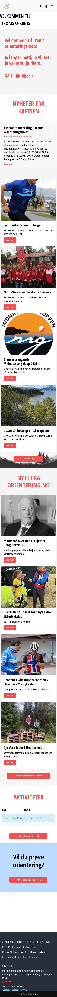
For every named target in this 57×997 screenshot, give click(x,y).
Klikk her (6, 981)
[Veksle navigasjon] (52, 6)
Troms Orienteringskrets (19, 136)
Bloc (35, 994)
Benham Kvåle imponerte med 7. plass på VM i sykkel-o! (26, 681)
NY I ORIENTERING (29, 880)
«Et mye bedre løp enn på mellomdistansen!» (27, 689)
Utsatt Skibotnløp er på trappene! (27, 430)
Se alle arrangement (29, 836)
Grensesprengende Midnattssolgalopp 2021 (20, 361)
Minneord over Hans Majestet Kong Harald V (24, 542)
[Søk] (41, 6)
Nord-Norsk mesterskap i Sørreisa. (28, 292)
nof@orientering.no (28, 957)
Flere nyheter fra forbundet (29, 776)
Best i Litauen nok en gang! (17, 621)
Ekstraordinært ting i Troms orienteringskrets (23, 129)
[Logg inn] (46, 6)
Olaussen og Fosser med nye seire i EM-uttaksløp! (28, 614)
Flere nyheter (29, 459)
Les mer (8, 164)
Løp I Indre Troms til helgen (23, 225)
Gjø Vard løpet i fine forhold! (23, 747)
